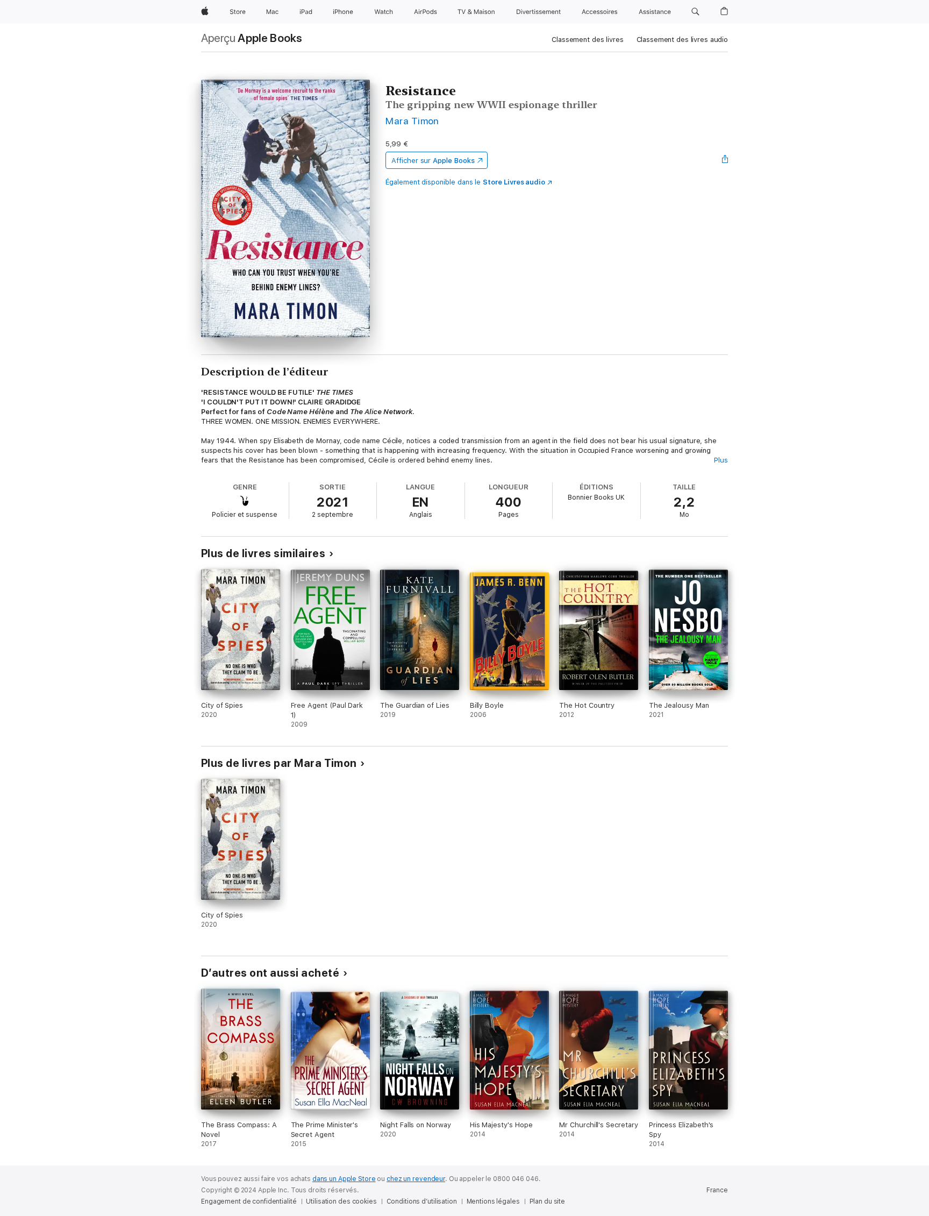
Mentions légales (493, 1201)
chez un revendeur (416, 1179)
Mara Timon (412, 120)
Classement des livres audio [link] (682, 39)
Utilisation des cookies (341, 1201)
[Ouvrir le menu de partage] (725, 160)
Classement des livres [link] (587, 39)
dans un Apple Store (344, 1179)
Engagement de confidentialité (249, 1201)
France (717, 1190)
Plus (721, 460)
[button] (695, 12)
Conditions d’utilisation (422, 1201)
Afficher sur (432, 161)
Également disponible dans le (465, 182)
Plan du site (548, 1201)
